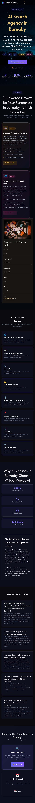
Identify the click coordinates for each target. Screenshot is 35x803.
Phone (5, 277)
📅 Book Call (17, 791)
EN (24, 1)
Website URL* (7, 268)
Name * (6, 250)
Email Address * (8, 259)
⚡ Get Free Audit (17, 764)
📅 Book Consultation (17, 68)
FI (24, 3)
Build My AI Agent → (10, 162)
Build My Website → (10, 213)
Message (6, 287)
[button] (31, 3)
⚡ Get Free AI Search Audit (17, 62)
